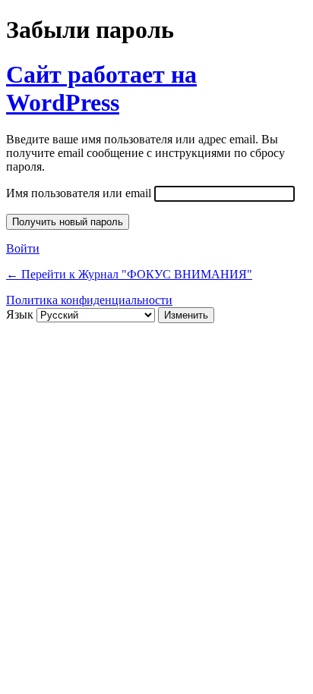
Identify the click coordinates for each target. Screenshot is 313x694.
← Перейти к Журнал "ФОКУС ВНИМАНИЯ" (129, 274)
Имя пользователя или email (78, 193)
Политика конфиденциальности (89, 300)
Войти (23, 248)
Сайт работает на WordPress (101, 88)
